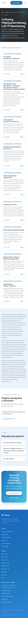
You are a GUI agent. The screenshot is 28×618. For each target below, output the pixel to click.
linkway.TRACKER (6, 537)
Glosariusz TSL (5, 569)
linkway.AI (4, 540)
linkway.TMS (4, 534)
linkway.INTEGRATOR (7, 531)
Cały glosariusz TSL (8, 418)
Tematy (6, 12)
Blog (2, 578)
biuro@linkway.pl (6, 590)
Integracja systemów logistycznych (10, 176)
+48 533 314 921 (5, 593)
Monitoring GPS (5, 563)
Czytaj (21, 74)
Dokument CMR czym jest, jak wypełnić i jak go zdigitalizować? (14, 413)
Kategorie (3, 572)
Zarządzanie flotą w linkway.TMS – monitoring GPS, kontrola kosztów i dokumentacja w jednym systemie (14, 86)
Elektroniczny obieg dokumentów (13, 230)
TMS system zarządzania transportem (11, 57)
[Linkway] (5, 515)
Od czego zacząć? (8, 458)
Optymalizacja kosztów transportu (9, 285)
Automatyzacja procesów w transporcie (11, 120)
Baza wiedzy (4, 554)
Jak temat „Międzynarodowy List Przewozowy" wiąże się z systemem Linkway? (13, 451)
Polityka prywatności (6, 602)
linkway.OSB (4, 546)
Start (2, 12)
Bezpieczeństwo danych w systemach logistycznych (11, 258)
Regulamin (4, 599)
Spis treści (4, 575)
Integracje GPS (5, 566)
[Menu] (25, 2)
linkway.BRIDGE (5, 543)
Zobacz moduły (14, 497)
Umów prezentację (13, 493)
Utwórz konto (16, 3)
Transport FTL (5, 560)
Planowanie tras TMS (10, 204)
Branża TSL (4, 557)
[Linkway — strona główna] (3, 3)
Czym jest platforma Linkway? (12, 442)
